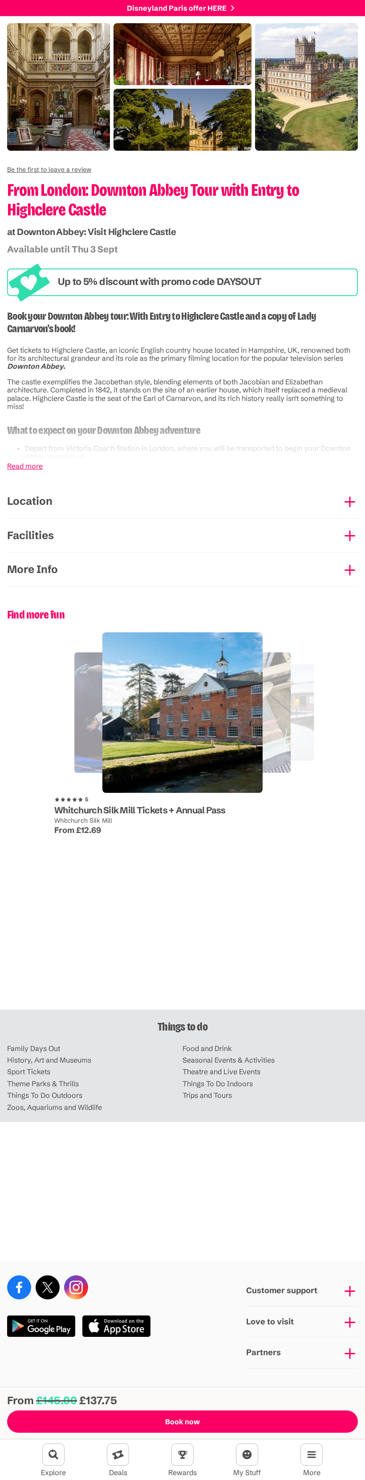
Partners (263, 1352)
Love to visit (270, 1321)
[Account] (247, 1454)
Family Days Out (33, 1048)
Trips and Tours (207, 1095)
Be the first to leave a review (49, 169)
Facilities (30, 535)
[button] (49, 169)
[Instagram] (76, 1287)
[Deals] (118, 1454)
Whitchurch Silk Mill (83, 820)
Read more (25, 466)
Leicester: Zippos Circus (75, 785)
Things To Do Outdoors (44, 1095)
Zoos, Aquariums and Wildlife (54, 1107)
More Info (32, 569)
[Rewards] (182, 1454)
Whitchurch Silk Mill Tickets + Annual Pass (140, 810)
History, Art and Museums (49, 1060)
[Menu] (311, 1454)
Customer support (281, 1290)
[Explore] (53, 1454)
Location (30, 501)
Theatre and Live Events (221, 1072)
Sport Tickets (28, 1072)
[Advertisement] (182, 940)
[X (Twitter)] (48, 1287)
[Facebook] (19, 1287)
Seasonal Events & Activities (228, 1060)
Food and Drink (207, 1048)
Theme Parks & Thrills (43, 1084)
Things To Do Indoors (217, 1084)
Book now (182, 1421)
